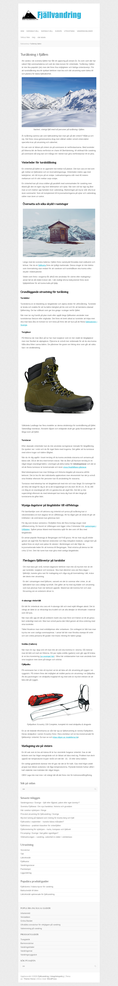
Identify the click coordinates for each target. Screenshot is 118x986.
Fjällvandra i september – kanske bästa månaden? (42, 822)
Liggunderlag (26, 873)
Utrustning (69, 31)
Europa (58, 31)
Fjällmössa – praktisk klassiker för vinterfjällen (41, 825)
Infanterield (25, 913)
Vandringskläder (85, 31)
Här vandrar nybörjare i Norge (33, 810)
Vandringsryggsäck (29, 955)
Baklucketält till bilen (29, 890)
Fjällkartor (25, 861)
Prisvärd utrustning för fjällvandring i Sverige (40, 814)
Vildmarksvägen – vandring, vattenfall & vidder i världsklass (46, 837)
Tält (22, 854)
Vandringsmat (26, 951)
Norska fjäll (47, 31)
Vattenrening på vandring (31, 928)
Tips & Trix (25, 37)
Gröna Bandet (26, 921)
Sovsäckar (25, 850)
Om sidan (42, 37)
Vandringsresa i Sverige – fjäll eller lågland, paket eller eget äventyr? (50, 803)
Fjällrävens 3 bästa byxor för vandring (37, 887)
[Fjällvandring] (51, 15)
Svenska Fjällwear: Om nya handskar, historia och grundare (46, 806)
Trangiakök (25, 939)
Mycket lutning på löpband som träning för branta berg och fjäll (47, 818)
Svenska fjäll (32, 31)
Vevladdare (25, 917)
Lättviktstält (26, 858)
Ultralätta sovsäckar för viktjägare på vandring (40, 925)
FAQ (33, 37)
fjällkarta (42, 265)
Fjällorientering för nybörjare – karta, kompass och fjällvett (46, 829)
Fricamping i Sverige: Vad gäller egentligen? (39, 833)
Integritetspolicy (57, 976)
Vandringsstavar (27, 865)
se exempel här (47, 656)
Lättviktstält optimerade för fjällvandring (38, 894)
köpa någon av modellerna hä (65, 737)
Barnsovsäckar (27, 943)
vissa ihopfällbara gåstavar (74, 467)
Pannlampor (26, 869)
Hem (22, 31)
